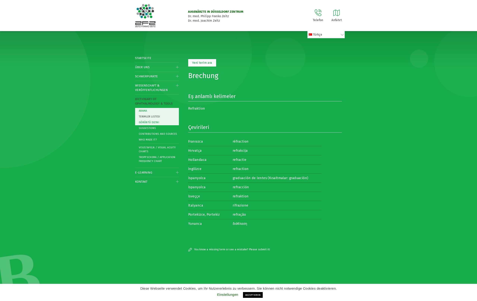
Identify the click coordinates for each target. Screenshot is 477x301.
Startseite (143, 58)
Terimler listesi (149, 116)
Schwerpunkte (146, 76)
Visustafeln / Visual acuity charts (157, 149)
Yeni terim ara (202, 62)
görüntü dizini (149, 122)
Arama (143, 110)
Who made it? (148, 139)
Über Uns (142, 67)
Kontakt (141, 181)
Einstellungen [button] (227, 295)
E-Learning (143, 172)
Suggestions (147, 128)
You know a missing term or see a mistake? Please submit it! (231, 249)
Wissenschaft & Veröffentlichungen (151, 88)
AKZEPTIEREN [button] (253, 295)
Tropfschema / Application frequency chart (157, 159)
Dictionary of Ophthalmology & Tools (154, 101)
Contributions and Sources (158, 133)
